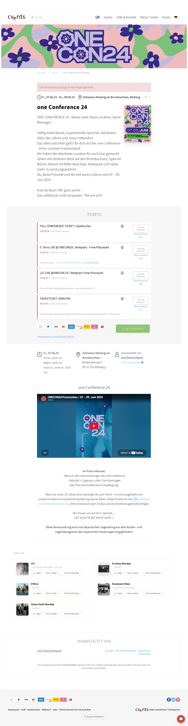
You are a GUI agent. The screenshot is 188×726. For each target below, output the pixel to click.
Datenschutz (33, 709)
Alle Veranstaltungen (71, 573)
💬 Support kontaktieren (94, 717)
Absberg (100, 367)
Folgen (38, 573)
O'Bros (34, 583)
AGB (23, 709)
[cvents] (17, 17)
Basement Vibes (121, 583)
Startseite (41, 72)
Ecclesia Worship (121, 563)
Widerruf (46, 709)
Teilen (148, 97)
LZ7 (33, 563)
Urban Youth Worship (42, 604)
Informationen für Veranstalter (75, 709)
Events (55, 72)
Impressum (14, 709)
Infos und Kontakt (131, 362)
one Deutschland (49, 651)
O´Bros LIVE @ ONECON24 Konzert (69, 262)
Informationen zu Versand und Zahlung (55, 336)
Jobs (54, 709)
